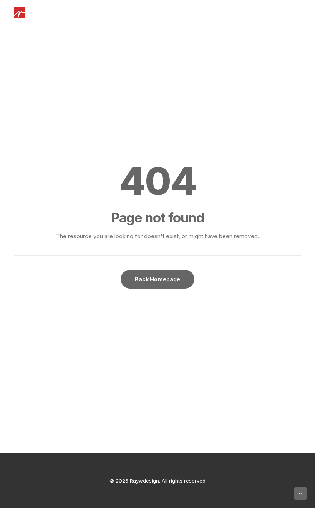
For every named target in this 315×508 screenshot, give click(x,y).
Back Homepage (157, 279)
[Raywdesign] (19, 12)
